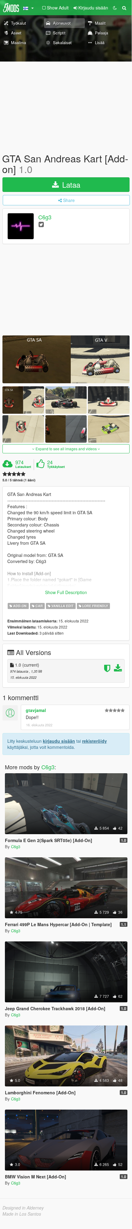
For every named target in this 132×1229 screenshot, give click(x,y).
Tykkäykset (56, 467)
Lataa (70, 184)
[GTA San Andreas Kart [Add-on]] (66, 359)
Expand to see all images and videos (66, 448)
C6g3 (44, 217)
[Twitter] (41, 224)
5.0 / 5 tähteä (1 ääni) (19, 480)
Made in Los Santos (21, 1214)
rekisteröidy (94, 741)
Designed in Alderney (23, 1208)
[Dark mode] (115, 7)
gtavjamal (36, 710)
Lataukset (23, 467)
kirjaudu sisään (59, 741)
